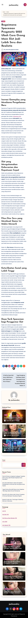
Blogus (21, 614)
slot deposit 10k (6, 525)
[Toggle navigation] (2, 4)
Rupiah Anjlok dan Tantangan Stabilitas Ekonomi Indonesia (12, 500)
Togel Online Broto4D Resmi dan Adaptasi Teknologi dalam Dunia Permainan (13, 490)
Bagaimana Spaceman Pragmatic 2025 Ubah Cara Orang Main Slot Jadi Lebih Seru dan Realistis (13, 35)
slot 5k (4, 511)
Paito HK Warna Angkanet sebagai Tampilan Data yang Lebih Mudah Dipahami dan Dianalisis (13, 478)
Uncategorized (8, 544)
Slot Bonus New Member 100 (9, 518)
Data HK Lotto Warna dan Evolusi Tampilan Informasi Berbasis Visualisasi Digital (13, 495)
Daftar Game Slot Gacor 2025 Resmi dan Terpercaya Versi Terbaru (13, 449)
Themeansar (14, 616)
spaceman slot (17, 116)
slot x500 (4, 521)
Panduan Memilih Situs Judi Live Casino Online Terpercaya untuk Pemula (13, 419)
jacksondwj (13, 5)
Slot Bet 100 (5, 514)
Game (3, 21)
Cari (3, 460)
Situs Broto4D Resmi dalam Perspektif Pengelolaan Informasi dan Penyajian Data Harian (13, 484)
